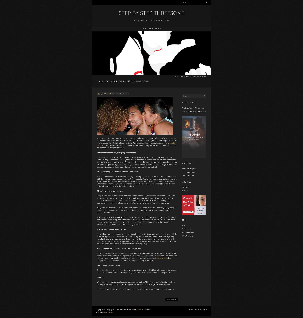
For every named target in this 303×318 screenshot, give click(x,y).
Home (144, 29)
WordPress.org (187, 236)
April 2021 (185, 187)
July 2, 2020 (102, 94)
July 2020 (185, 190)
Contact (158, 29)
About (150, 29)
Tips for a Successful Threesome (194, 111)
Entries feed (186, 229)
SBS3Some (112, 94)
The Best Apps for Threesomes (193, 108)
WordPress (140, 310)
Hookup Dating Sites (189, 168)
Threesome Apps (188, 172)
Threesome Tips (184, 76)
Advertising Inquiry (201, 309)
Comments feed (188, 232)
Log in (184, 225)
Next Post (170, 299)
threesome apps (161, 258)
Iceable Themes (107, 312)
